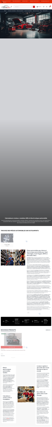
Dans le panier (11, 347)
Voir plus (48, 330)
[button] (34, 7)
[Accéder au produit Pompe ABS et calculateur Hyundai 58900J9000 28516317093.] (13, 339)
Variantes (7, 418)
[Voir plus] (7, 240)
